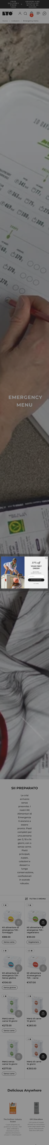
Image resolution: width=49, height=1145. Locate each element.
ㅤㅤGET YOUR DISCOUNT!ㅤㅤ (36, 580)
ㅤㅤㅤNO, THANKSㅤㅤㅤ (36, 583)
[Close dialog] (46, 558)
